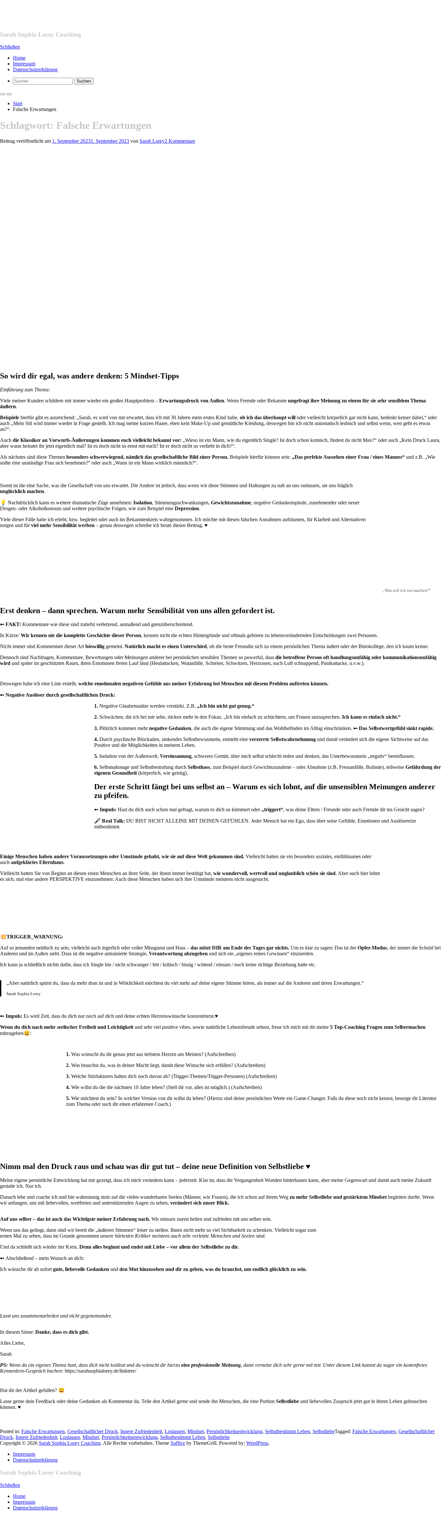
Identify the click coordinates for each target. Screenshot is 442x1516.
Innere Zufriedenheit (141, 1431)
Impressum (24, 63)
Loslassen (175, 1431)
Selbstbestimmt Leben (287, 1431)
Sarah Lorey (152, 141)
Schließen (10, 47)
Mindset (195, 1431)
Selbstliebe (324, 1431)
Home (19, 58)
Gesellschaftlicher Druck (92, 1431)
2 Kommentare (180, 141)
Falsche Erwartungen (43, 1431)
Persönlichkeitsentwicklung (234, 1431)
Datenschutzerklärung (35, 69)
